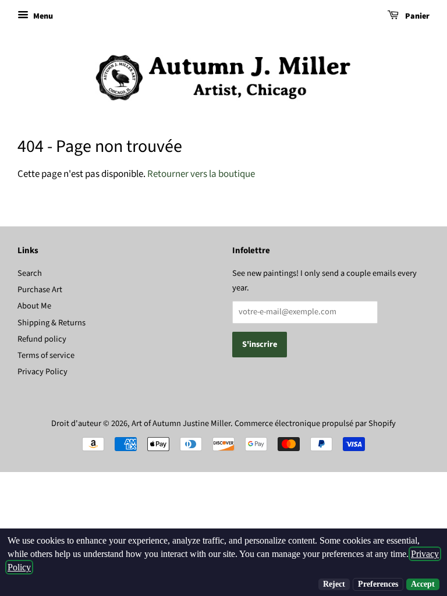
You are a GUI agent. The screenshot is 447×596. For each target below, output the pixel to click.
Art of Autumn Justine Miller (181, 423)
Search (29, 273)
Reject (334, 584)
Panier (416, 16)
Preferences (378, 584)
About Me (34, 306)
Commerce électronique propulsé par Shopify (315, 423)
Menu (42, 16)
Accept (423, 584)
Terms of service (45, 355)
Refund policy (41, 339)
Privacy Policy (42, 372)
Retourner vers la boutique (201, 174)
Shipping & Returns (51, 323)
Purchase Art (39, 289)
